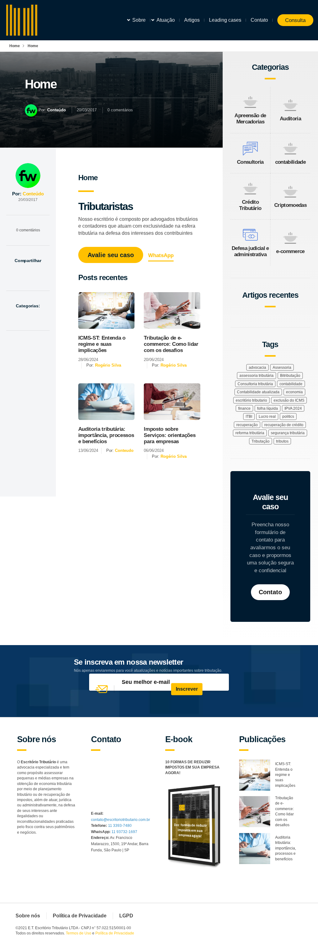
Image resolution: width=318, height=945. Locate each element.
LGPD (126, 915)
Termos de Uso (78, 933)
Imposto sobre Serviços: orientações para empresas (169, 435)
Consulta (295, 20)
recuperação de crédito (283, 425)
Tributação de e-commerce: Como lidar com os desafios (171, 344)
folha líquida (267, 408)
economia (294, 392)
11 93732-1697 (124, 832)
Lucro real (267, 416)
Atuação (166, 20)
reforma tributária (249, 433)
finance (244, 408)
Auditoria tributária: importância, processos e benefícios (106, 435)
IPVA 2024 (293, 408)
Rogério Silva (108, 365)
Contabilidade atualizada (258, 392)
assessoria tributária (256, 375)
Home (14, 46)
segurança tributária (288, 433)
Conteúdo (56, 110)
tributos (282, 441)
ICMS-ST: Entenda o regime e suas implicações (101, 344)
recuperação (247, 425)
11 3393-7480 (120, 825)
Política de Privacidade (80, 915)
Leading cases (225, 20)
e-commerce (290, 251)
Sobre (139, 20)
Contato (259, 20)
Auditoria (290, 119)
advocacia (257, 367)
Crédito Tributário (250, 205)
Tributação (261, 441)
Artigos (192, 20)
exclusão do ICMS (289, 400)
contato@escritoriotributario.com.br (120, 820)
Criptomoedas (290, 205)
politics (288, 416)
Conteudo (124, 450)
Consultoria (250, 162)
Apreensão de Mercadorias (250, 119)
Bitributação (290, 375)
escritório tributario (251, 400)
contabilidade (290, 162)
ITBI (249, 416)
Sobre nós (28, 915)
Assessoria (282, 367)
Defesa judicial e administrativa (250, 251)
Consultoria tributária (255, 384)
